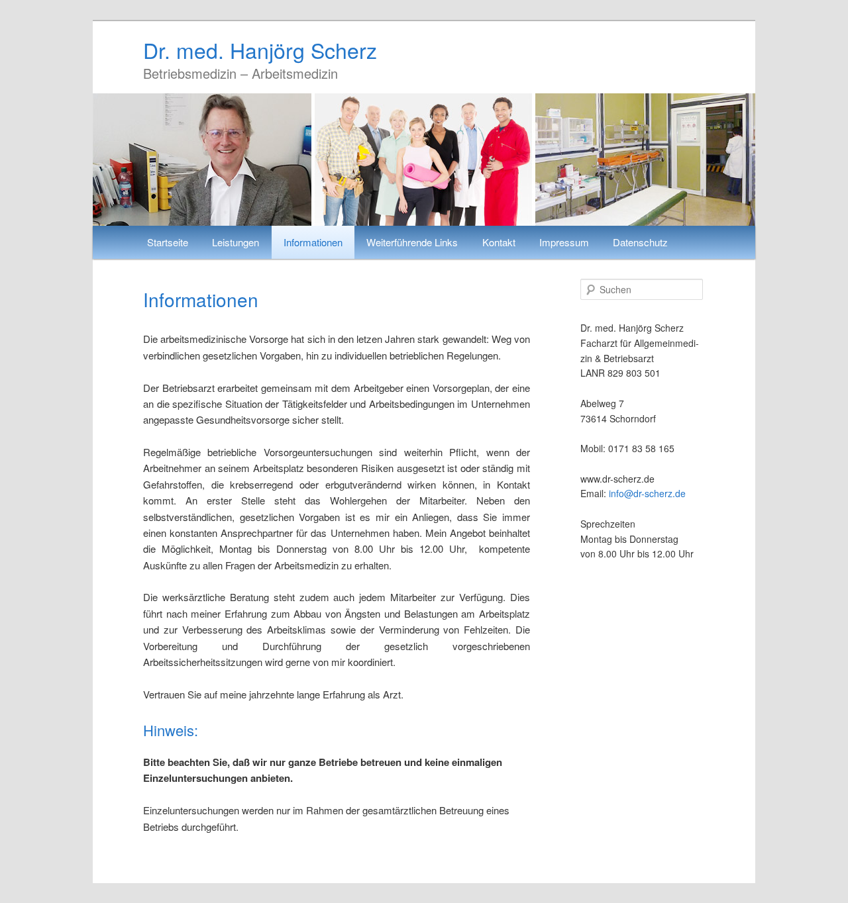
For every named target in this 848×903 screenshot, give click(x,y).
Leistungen (235, 242)
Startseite (167, 242)
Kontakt (498, 242)
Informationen (313, 242)
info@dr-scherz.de (647, 493)
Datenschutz (640, 242)
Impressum (564, 242)
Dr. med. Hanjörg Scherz (260, 49)
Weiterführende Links (412, 242)
